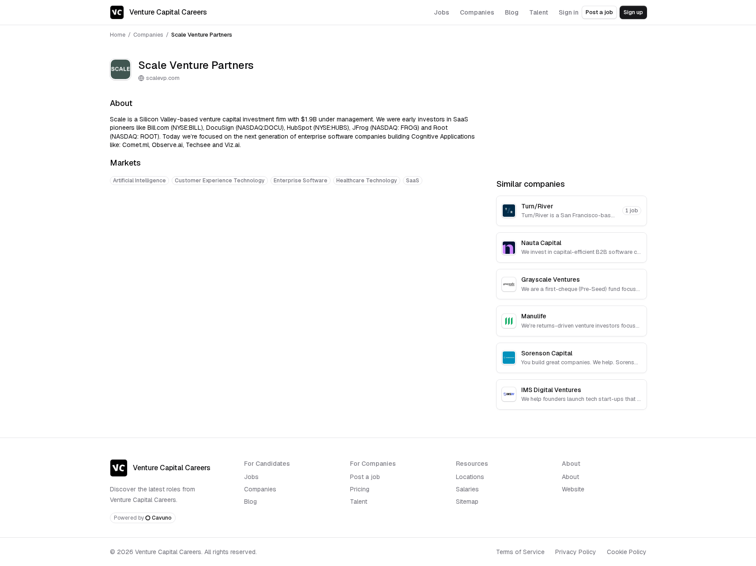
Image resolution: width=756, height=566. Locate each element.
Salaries (467, 489)
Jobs (251, 477)
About (570, 477)
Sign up (633, 12)
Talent (358, 502)
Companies (148, 34)
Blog (250, 502)
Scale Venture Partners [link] (201, 34)
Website (573, 489)
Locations (470, 477)
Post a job (599, 12)
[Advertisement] (292, 219)
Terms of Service (520, 552)
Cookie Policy (627, 552)
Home (117, 34)
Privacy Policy (575, 552)
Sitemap (467, 502)
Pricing (359, 489)
